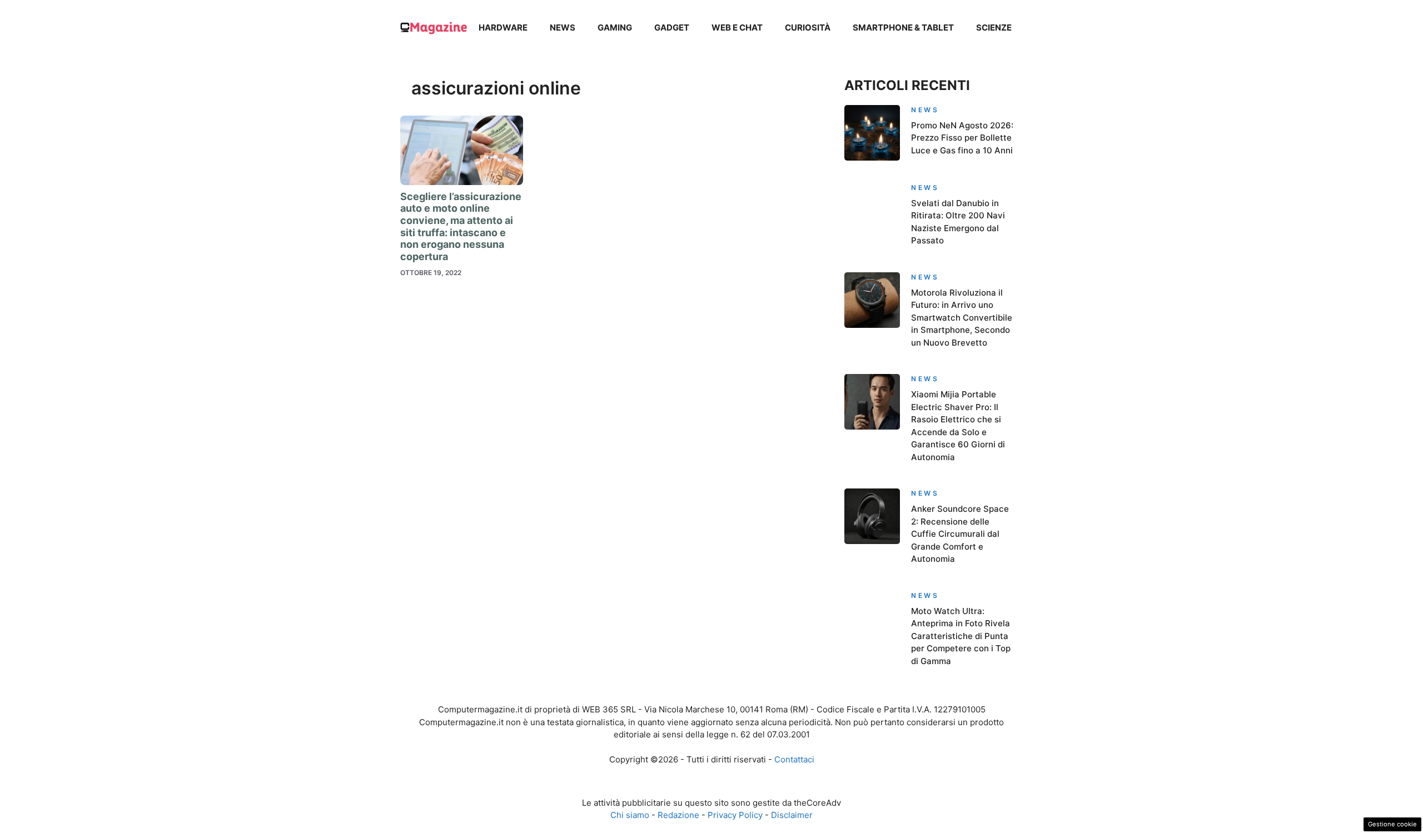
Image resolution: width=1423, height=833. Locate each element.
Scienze (994, 27)
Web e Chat (737, 27)
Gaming (615, 27)
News (562, 27)
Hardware (503, 27)
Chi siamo (629, 815)
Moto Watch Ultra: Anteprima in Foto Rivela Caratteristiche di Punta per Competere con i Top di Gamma (961, 636)
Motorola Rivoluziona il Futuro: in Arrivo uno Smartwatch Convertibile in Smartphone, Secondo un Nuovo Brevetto (961, 317)
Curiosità (807, 27)
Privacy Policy (735, 815)
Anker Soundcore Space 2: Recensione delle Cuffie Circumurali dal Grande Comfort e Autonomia (960, 533)
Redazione (678, 815)
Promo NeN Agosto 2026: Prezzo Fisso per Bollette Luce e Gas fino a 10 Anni (962, 138)
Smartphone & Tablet (903, 27)
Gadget (671, 27)
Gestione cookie (1392, 824)
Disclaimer (792, 815)
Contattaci (794, 759)
